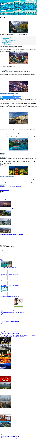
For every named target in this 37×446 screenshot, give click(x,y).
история (13, 335)
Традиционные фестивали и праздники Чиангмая (7, 41)
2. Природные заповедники (6, 38)
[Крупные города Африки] (5, 427)
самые (11, 336)
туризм (6, 184)
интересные (10, 335)
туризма (16, 336)
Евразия (1, 16)
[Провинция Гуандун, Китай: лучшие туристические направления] (5, 198)
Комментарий (1, 250)
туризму (17, 336)
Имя (0, 251)
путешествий (9, 336)
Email (0, 252)
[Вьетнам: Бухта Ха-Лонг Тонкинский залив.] (5, 388)
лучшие (1, 184)
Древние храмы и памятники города (6, 36)
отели (31, 335)
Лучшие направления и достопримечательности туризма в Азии (8, 225)
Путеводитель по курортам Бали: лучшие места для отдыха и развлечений (8, 267)
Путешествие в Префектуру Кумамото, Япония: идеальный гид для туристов (9, 208)
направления (25, 335)
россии (10, 336)
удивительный (19, 336)
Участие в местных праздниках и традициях (6, 42)
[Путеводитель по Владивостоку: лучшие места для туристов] (5, 401)
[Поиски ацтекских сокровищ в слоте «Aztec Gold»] (5, 362)
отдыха (30, 335)
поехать (33, 335)
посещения (4, 184)
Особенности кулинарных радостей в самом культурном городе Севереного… (10, 40)
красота (16, 335)
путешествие (6, 336)
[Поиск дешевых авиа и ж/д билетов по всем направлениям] (5, 375)
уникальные (21, 336)
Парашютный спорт (5, 43)
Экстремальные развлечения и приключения (6, 44)
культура (18, 335)
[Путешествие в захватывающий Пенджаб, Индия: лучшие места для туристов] (5, 414)
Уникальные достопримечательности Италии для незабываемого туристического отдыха (10, 285)
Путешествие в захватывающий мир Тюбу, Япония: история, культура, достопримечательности (12, 234)
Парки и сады (4, 39)
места (2, 184)
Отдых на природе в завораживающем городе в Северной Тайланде (9, 37)
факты (23, 336)
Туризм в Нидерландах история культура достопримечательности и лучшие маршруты (9, 274)
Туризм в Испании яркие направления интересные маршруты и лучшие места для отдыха (10, 296)
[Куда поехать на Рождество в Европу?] (5, 356)
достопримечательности (5, 335)
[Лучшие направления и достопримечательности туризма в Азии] (5, 224)
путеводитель (2, 336)
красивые (14, 335)
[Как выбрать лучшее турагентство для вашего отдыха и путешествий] (4, 290)
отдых (29, 335)
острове (27, 335)
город (0, 335)
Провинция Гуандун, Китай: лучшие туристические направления (8, 199)
